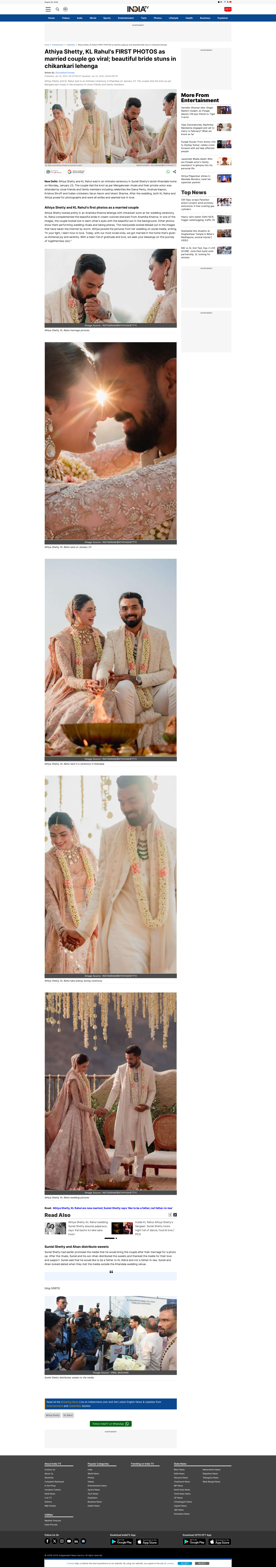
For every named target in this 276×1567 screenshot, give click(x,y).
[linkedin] (76, 1541)
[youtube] (69, 1541)
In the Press (50, 1485)
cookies (170, 1563)
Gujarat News (180, 1506)
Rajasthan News (210, 1473)
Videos (66, 18)
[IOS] (219, 2)
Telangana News (210, 1477)
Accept (185, 1563)
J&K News (179, 1510)
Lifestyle (173, 18)
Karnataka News (181, 1514)
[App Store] (147, 1541)
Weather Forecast (53, 1520)
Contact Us (50, 1469)
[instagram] (62, 1541)
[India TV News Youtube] (230, 2)
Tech (143, 18)
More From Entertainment (200, 97)
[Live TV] (227, 9)
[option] (77, 1228)
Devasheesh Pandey (65, 72)
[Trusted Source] (75, 172)
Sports (107, 18)
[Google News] (54, 172)
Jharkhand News (182, 1481)
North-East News (182, 1489)
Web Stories (50, 1506)
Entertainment (126, 18)
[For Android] (194, 1541)
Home (51, 18)
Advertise (49, 1477)
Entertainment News (97, 1485)
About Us (49, 1473)
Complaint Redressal (54, 1481)
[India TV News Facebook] (225, 2)
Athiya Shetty (52, 1415)
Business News (95, 1501)
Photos (158, 18)
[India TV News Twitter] (228, 2)
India (79, 18)
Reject (202, 1563)
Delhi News (179, 1473)
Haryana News (181, 1477)
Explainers (92, 1497)
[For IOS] (219, 1541)
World (93, 18)
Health (189, 18)
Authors (48, 1501)
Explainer (223, 18)
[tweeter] (54, 1541)
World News (93, 1473)
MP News (178, 1485)
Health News (94, 1506)
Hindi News (50, 1493)
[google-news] (83, 1541)
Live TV (48, 1497)
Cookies (70, 1563)
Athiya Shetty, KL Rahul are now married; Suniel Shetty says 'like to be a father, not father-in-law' (113, 1208)
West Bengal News (211, 1481)
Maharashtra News (211, 1469)
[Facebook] (47, 1541)
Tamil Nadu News (182, 1493)
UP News (178, 1497)
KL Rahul (68, 1415)
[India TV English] (138, 9)
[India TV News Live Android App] (121, 1541)
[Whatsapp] (168, 172)
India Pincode (51, 1524)
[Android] (222, 2)
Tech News (93, 1493)
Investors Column (53, 1489)
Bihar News (179, 1469)
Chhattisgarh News (183, 1501)
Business (205, 18)
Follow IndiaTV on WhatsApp (108, 1423)
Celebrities (70, 45)
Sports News (94, 1489)
